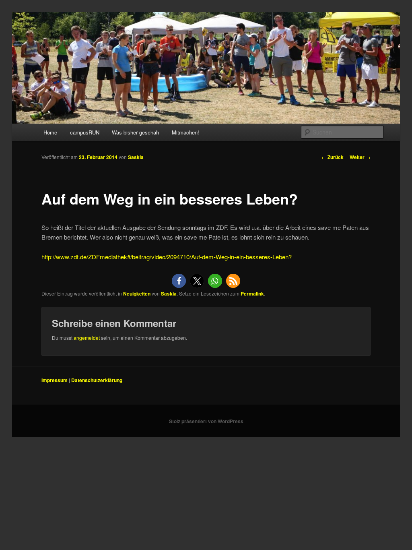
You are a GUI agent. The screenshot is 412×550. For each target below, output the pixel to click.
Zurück (332, 157)
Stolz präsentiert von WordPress (206, 421)
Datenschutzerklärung (96, 380)
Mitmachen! (185, 132)
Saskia (136, 157)
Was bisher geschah (135, 132)
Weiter (360, 157)
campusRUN (84, 132)
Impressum (54, 380)
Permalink (252, 293)
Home (50, 132)
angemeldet (87, 337)
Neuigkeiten (136, 293)
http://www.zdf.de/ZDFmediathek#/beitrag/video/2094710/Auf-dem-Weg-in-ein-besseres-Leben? (166, 256)
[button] (179, 281)
